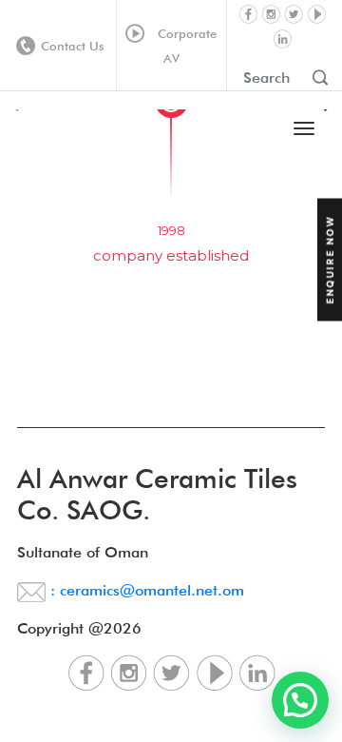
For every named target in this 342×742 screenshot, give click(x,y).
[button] (300, 700)
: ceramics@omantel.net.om (145, 590)
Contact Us (72, 45)
